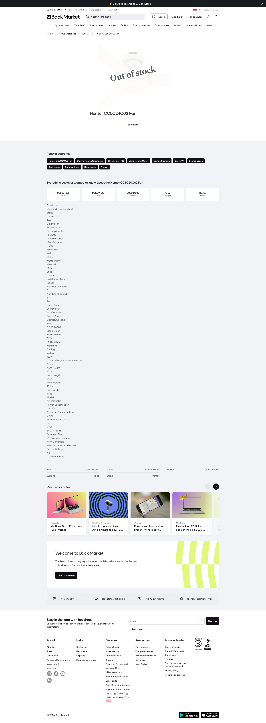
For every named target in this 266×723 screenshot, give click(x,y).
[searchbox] (117, 17)
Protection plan (113, 655)
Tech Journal (141, 647)
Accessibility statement (58, 660)
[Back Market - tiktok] (56, 673)
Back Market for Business (118, 685)
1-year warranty (113, 651)
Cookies (169, 659)
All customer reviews (145, 655)
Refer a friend (112, 647)
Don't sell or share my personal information (175, 665)
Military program (114, 672)
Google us (93, 564)
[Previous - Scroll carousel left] (208, 486)
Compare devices (144, 651)
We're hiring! (53, 664)
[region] (133, 514)
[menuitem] (96, 25)
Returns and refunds (86, 660)
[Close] (262, 3)
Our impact (52, 655)
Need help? (177, 16)
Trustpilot (51, 668)
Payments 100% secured (118, 689)
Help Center (82, 651)
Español (216, 10)
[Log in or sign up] (209, 17)
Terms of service (173, 647)
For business (195, 16)
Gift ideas (140, 660)
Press (49, 651)
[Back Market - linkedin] (49, 680)
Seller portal (111, 680)
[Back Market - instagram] (49, 673)
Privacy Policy (171, 670)
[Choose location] (198, 9)
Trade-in (110, 660)
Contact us (81, 647)
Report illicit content (175, 674)
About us (51, 647)
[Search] (87, 16)
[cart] (216, 17)
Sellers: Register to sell (117, 676)
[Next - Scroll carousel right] (216, 486)
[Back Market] (63, 17)
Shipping (80, 655)
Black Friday (141, 664)
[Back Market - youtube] (62, 673)
